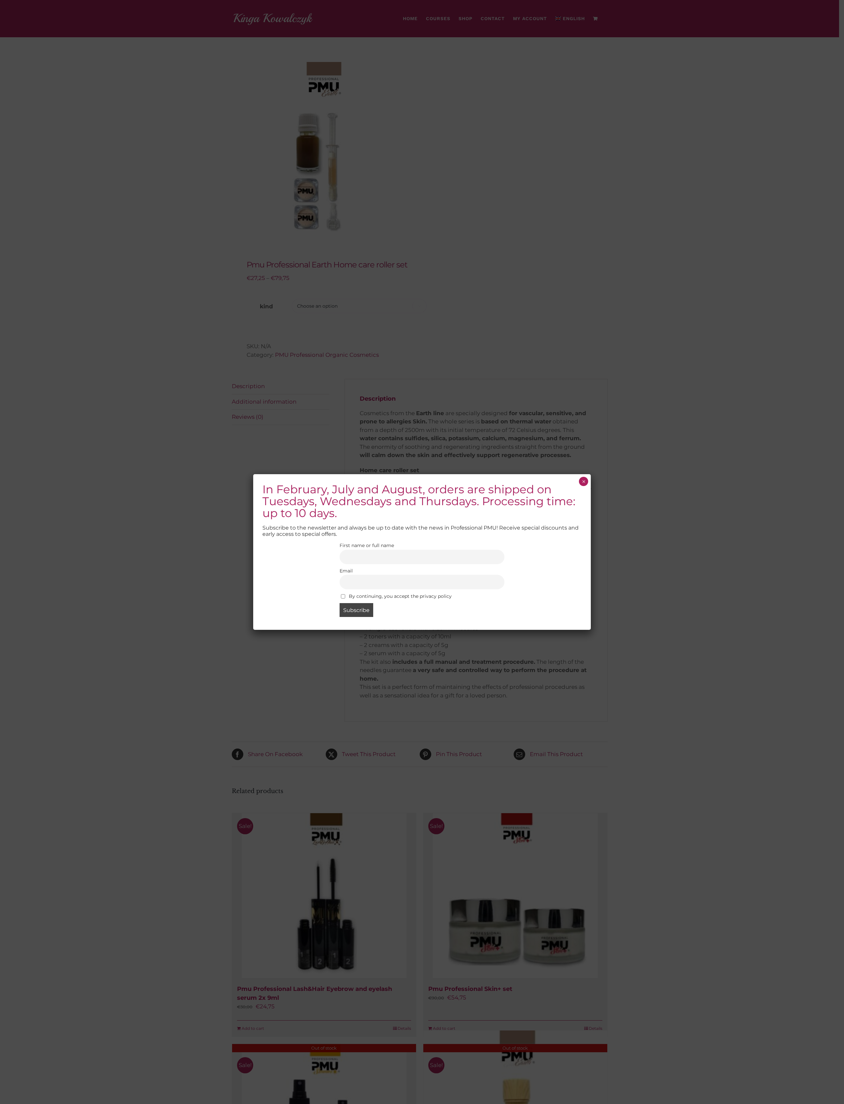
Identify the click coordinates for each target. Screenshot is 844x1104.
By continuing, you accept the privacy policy (399, 596)
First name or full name (367, 545)
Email (346, 571)
